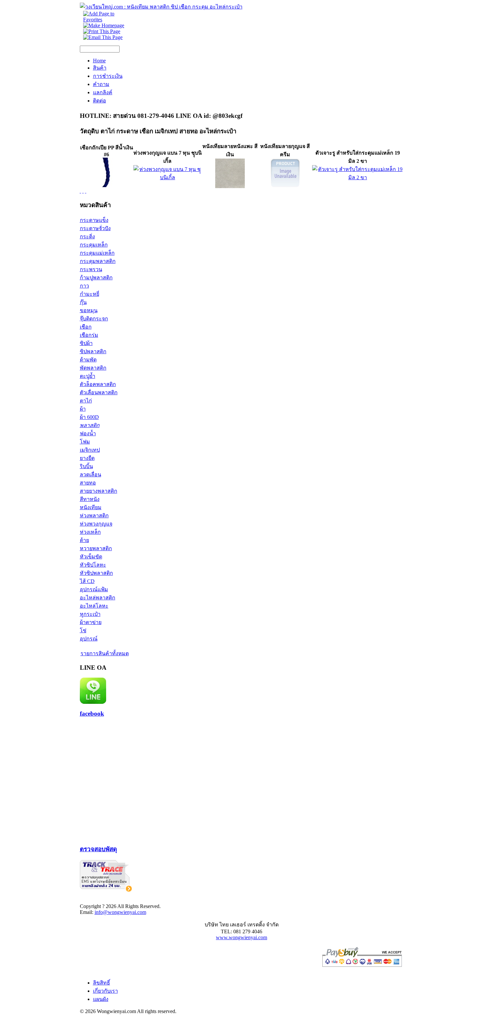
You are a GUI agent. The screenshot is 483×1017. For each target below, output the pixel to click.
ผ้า (83, 409)
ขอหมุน (89, 310)
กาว (84, 286)
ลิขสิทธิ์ (101, 982)
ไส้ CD (87, 581)
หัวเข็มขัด (91, 556)
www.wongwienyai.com (241, 937)
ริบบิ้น (86, 466)
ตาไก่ (86, 400)
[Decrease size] (85, 191)
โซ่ (83, 630)
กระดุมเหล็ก (94, 245)
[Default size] (83, 191)
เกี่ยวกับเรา (105, 991)
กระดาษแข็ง (94, 220)
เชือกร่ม (89, 335)
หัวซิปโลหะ (93, 565)
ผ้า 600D (89, 417)
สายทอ (88, 483)
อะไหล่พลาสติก (97, 597)
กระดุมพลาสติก (98, 261)
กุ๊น (83, 302)
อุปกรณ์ (89, 638)
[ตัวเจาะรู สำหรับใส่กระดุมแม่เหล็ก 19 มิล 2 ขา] (357, 177)
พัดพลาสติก (93, 368)
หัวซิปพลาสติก (96, 573)
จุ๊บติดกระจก (94, 318)
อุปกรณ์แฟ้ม (94, 589)
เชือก (86, 327)
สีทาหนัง (90, 499)
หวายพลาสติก (96, 548)
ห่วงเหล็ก (90, 532)
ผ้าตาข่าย (91, 622)
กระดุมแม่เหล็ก (97, 253)
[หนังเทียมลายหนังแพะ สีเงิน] (230, 186)
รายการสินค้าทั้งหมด (104, 653)
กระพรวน (91, 269)
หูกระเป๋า (90, 614)
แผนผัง (100, 999)
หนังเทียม (91, 507)
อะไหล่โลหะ (94, 606)
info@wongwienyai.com (120, 912)
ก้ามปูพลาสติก (96, 277)
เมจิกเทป (90, 450)
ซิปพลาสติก (93, 351)
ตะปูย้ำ (87, 376)
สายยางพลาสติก (98, 491)
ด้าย (84, 540)
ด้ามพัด (88, 359)
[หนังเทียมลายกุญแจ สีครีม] (285, 186)
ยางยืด (87, 458)
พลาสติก (90, 425)
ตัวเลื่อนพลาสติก (99, 392)
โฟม (85, 441)
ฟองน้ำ (88, 433)
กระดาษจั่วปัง (95, 228)
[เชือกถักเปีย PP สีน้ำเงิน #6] (106, 185)
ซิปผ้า (86, 343)
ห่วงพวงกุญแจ (96, 524)
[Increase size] (80, 191)
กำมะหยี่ (89, 294)
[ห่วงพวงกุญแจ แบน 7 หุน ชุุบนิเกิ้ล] (167, 177)
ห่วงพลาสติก (94, 515)
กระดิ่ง (87, 236)
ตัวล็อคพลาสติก (98, 384)
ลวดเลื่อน (90, 474)
